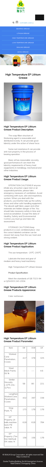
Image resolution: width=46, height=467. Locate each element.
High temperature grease (23, 38)
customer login (26, 23)
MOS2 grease (23, 52)
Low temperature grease (23, 43)
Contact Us (25, 457)
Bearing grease (23, 29)
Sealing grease (23, 47)
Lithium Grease (23, 33)
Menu (39, 17)
